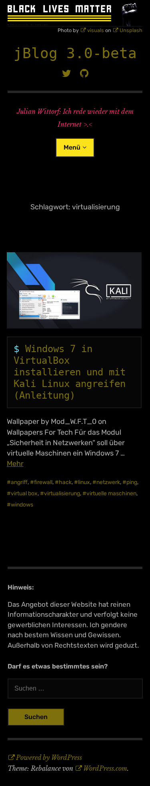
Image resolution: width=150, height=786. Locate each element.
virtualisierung (62, 493)
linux (84, 482)
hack (65, 482)
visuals (95, 30)
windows (22, 504)
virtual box (24, 493)
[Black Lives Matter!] (75, 13)
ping (131, 482)
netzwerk (108, 482)
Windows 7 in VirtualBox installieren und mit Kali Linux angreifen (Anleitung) (70, 372)
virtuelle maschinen (111, 493)
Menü (72, 147)
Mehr (15, 463)
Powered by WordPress (49, 758)
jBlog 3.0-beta (75, 53)
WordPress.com (105, 768)
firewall (43, 482)
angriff (19, 482)
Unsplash (131, 30)
